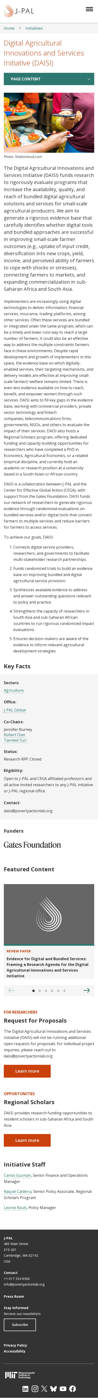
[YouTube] (63, 1388)
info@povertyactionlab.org (24, 1284)
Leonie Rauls (15, 1207)
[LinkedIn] (25, 1388)
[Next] (86, 990)
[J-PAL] (19, 11)
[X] (44, 1389)
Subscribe (20, 1324)
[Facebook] (72, 1388)
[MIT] (49, 1375)
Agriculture (14, 690)
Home (9, 28)
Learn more (27, 1071)
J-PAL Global (15, 710)
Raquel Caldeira (17, 1191)
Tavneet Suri (15, 740)
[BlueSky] (53, 1388)
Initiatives (34, 28)
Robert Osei (14, 734)
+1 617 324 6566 (17, 1278)
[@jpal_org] (35, 1388)
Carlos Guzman (17, 1175)
